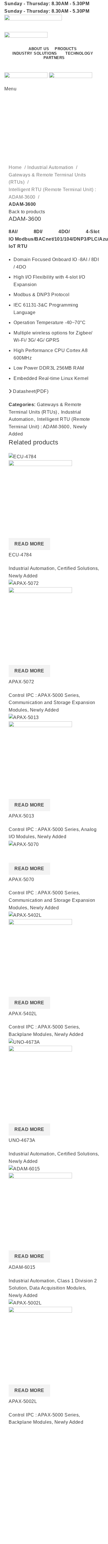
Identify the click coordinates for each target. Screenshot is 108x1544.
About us (14, 1452)
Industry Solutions (23, 1514)
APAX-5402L (23, 1013)
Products (14, 1503)
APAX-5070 (21, 879)
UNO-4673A (22, 1140)
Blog (9, 1474)
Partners (13, 1463)
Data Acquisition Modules (57, 1288)
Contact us (82, 66)
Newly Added (23, 575)
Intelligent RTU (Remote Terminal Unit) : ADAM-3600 (52, 193)
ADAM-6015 (22, 1267)
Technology (16, 1525)
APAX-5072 (21, 681)
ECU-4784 (20, 554)
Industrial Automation (51, 167)
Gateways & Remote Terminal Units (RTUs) (47, 178)
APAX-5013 (21, 815)
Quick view (16, 531)
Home (16, 167)
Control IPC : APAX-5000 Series (44, 695)
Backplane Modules (30, 1034)
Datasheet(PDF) (30, 391)
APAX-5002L (23, 1401)
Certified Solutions (77, 568)
